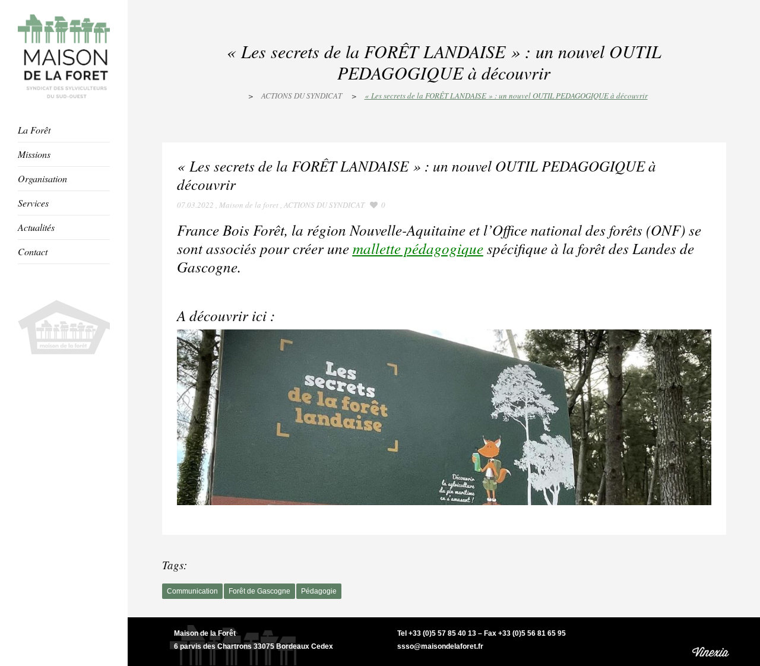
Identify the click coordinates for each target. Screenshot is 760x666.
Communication (192, 591)
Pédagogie (319, 591)
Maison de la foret (248, 204)
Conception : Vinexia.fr (712, 641)
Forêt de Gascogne (259, 591)
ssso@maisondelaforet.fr (440, 646)
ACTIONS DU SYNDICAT (301, 95)
